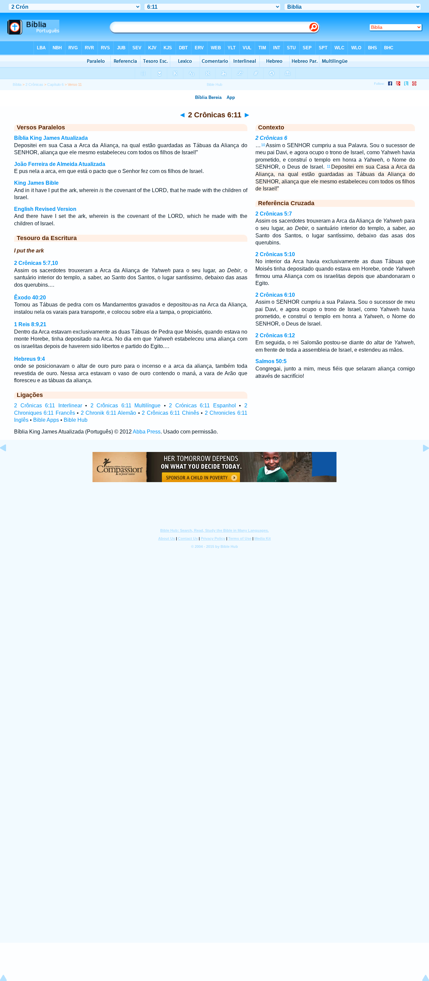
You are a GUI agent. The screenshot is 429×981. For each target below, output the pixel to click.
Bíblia (17, 84)
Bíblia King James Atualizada (51, 138)
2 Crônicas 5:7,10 (36, 263)
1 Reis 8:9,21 (30, 324)
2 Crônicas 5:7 (273, 214)
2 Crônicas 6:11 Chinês (170, 413)
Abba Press (147, 432)
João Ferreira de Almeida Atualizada (59, 164)
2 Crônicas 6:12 (275, 335)
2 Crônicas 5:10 (275, 254)
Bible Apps (46, 420)
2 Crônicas (34, 84)
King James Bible (36, 183)
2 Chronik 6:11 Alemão (108, 413)
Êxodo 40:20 (30, 297)
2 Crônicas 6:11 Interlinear (48, 405)
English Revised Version (45, 209)
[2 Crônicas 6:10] (8, 463)
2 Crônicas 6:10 (275, 295)
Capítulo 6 (55, 84)
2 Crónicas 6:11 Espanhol (202, 405)
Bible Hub (75, 420)
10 (263, 145)
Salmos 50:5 (271, 361)
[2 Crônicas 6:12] (420, 463)
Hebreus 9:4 (29, 359)
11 (328, 166)
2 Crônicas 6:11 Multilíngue (125, 405)
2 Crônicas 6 (271, 138)
